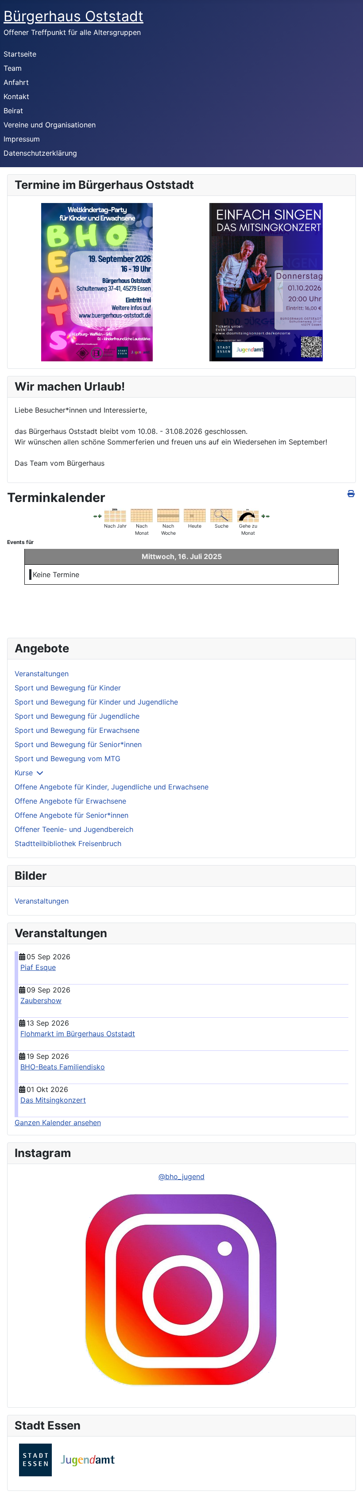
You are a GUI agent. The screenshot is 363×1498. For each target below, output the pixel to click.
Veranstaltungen (42, 673)
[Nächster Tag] (263, 515)
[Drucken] (352, 493)
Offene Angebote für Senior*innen (71, 815)
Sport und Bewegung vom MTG (67, 758)
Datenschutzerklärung (40, 153)
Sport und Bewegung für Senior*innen (78, 744)
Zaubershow (41, 1000)
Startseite (20, 54)
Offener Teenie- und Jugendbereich (74, 829)
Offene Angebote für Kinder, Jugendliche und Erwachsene (112, 786)
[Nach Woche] (168, 514)
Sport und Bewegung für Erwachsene (77, 730)
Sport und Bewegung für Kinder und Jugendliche (96, 701)
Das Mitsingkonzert (53, 1100)
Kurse (24, 772)
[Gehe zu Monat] (248, 514)
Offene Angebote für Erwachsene (70, 801)
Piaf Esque (38, 967)
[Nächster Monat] (268, 515)
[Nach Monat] (142, 514)
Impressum (22, 138)
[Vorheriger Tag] (99, 515)
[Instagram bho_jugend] (181, 1291)
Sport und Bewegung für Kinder (68, 687)
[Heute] (195, 514)
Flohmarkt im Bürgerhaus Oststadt (77, 1033)
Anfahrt (16, 82)
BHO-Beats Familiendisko (62, 1066)
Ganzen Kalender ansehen (58, 1122)
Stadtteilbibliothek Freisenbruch (68, 843)
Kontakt (16, 96)
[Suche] (221, 514)
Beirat (13, 110)
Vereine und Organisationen (50, 124)
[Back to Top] (347, 1481)
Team (13, 68)
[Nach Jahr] (115, 514)
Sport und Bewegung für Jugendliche (77, 716)
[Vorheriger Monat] (95, 515)
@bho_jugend (181, 1176)
